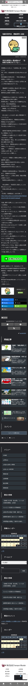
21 (17, 543)
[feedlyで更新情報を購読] (20, 324)
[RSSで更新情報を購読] (14, 328)
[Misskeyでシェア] (23, 500)
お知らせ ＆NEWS (8, 469)
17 (3, 543)
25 (6, 545)
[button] (25, 388)
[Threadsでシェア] (11, 504)
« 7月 (2, 551)
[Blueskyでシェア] (17, 500)
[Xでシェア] (5, 500)
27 (14, 545)
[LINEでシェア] (5, 509)
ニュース (5, 317)
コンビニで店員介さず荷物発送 (12, 591)
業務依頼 (5, 488)
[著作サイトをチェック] (7, 324)
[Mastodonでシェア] (11, 500)
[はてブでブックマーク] (23, 504)
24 (3, 545)
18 (6, 543)
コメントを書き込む (14, 433)
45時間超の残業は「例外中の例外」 (13, 521)
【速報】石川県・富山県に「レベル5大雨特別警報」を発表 (13, 585)
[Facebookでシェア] (5, 504)
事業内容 (5, 474)
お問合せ (5, 460)
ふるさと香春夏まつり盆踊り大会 (10, 621)
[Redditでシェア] (17, 504)
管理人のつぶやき (20, 678)
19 (10, 543)
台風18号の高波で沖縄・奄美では (12, 597)
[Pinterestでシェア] (11, 509)
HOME (5, 455)
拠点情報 (5, 483)
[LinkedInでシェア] (17, 509)
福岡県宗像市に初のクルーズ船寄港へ (13, 517)
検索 (2, 567)
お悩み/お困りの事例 (9, 464)
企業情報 (5, 478)
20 (14, 543)
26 (10, 545)
